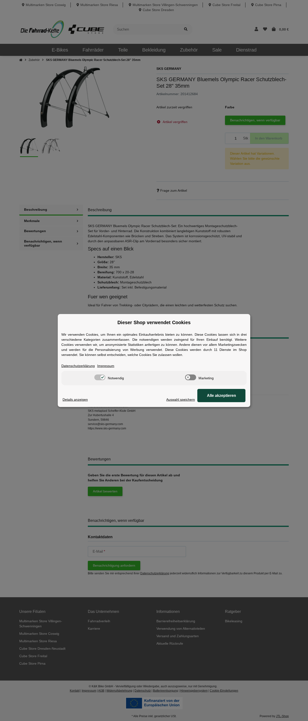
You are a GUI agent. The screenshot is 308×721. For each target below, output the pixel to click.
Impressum (105, 366)
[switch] (99, 377)
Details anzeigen (75, 399)
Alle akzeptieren (221, 395)
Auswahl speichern (180, 399)
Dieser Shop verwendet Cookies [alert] (154, 322)
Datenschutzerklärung (78, 366)
